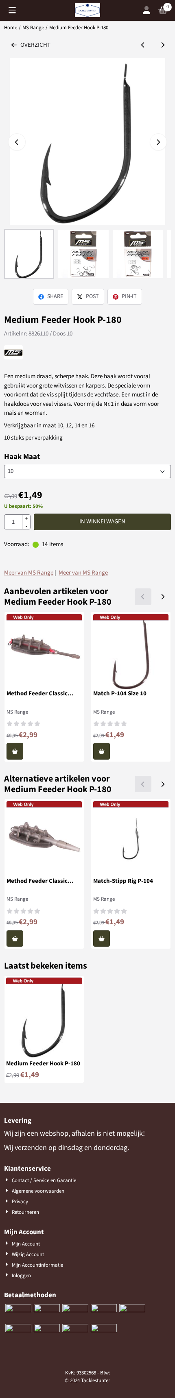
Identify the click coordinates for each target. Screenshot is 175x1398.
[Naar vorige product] (143, 45)
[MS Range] (13, 357)
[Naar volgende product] (163, 45)
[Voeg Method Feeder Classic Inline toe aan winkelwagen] (15, 938)
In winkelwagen (102, 521)
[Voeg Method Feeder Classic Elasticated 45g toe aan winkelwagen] (15, 751)
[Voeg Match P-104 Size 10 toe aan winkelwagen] (101, 751)
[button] (12, 10)
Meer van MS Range (28, 572)
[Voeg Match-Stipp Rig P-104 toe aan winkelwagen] (101, 938)
